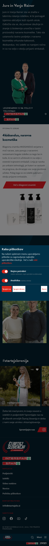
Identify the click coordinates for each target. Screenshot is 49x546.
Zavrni (44, 289)
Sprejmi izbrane (18, 289)
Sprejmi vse (7, 289)
